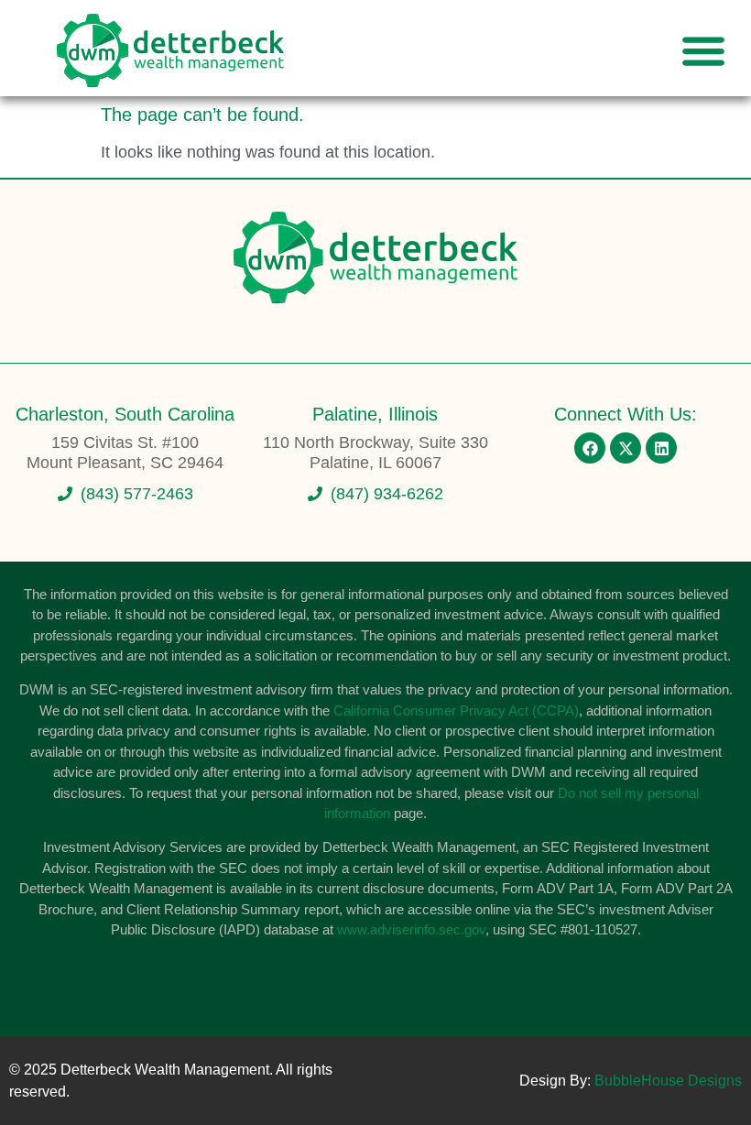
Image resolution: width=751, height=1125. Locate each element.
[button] (703, 50)
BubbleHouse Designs (668, 1080)
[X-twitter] (625, 448)
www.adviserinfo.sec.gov (411, 929)
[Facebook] (589, 448)
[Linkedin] (661, 448)
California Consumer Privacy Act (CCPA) (456, 710)
